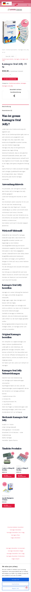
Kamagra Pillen (15, 535)
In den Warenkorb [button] (7, 476)
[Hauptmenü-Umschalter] (27, 5)
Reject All (15, 588)
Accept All (15, 579)
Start (3, 50)
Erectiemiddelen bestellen (16, 527)
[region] (15, 578)
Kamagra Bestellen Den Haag (15, 532)
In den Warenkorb (10, 79)
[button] (26, 21)
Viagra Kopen (15, 559)
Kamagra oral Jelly (7, 86)
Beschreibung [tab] (6, 106)
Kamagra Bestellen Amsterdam (15, 548)
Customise (15, 584)
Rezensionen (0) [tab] (7, 110)
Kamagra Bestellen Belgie (15, 551)
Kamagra (16, 59)
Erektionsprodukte (11, 50)
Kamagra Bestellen (15, 530)
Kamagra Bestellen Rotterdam (15, 556)
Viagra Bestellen (15, 538)
